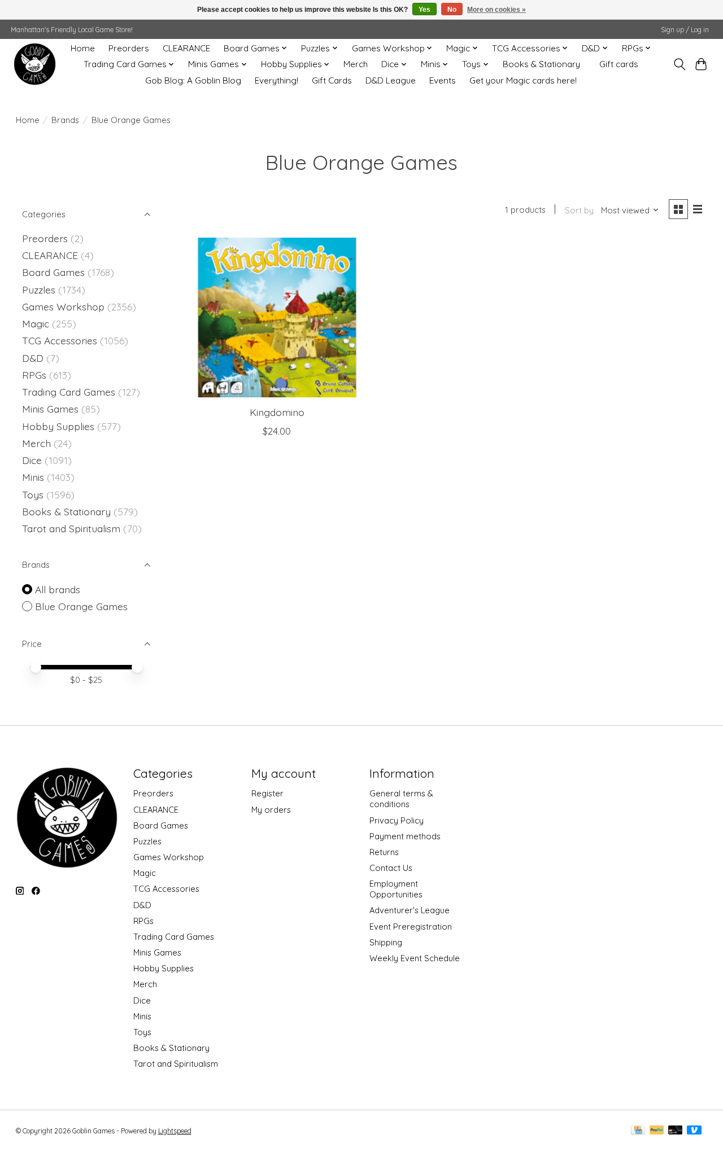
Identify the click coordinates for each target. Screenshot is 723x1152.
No (451, 10)
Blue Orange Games (81, 606)
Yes (424, 10)
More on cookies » (496, 10)
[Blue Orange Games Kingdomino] (277, 317)
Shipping (385, 942)
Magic (35, 323)
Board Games (53, 272)
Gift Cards (332, 80)
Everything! (276, 80)
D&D (32, 358)
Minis (33, 477)
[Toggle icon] (679, 64)
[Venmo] (694, 1130)
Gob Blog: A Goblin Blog (193, 80)
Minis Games (50, 408)
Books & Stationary (541, 64)
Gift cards (618, 64)
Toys (32, 494)
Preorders (128, 48)
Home (83, 48)
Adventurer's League (409, 910)
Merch (355, 64)
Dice (32, 460)
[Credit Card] (638, 1130)
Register (267, 793)
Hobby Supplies (58, 426)
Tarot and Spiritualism (71, 528)
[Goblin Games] (35, 64)
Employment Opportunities (396, 889)
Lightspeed (174, 1131)
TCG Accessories (59, 340)
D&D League (390, 80)
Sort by (579, 210)
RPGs (34, 375)
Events (442, 80)
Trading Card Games (68, 392)
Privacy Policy (396, 820)
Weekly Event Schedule (414, 958)
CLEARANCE (186, 48)
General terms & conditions (401, 798)
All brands (57, 589)
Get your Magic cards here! (523, 80)
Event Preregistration (410, 926)
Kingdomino (277, 412)
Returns (384, 852)
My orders (271, 809)
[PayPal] (657, 1130)
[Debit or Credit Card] (675, 1130)
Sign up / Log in (685, 29)
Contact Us (390, 867)
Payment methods (405, 836)
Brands (65, 120)
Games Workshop (63, 306)
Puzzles (38, 289)
